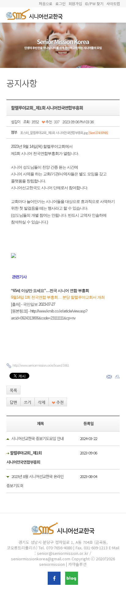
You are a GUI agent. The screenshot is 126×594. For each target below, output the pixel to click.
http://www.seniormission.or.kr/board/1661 (41, 365)
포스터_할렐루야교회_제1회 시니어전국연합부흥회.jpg (64, 132)
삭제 (41, 402)
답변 (13, 402)
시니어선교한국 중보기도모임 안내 (37, 438)
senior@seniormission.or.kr (62, 553)
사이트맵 (113, 3)
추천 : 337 (52, 122)
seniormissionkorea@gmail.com (40, 559)
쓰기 (27, 402)
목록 (13, 390)
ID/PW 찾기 (94, 3)
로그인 (60, 3)
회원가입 (75, 3)
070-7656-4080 (59, 548)
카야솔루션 (77, 564)
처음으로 (45, 3)
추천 (59, 402)
